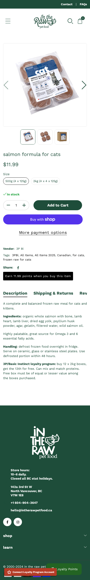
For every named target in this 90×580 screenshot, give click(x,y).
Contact (66, 4)
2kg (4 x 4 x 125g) (45, 181)
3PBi (15, 255)
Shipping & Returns (53, 293)
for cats (78, 255)
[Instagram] (18, 522)
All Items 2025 (45, 255)
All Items (26, 255)
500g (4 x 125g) (16, 181)
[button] (70, 21)
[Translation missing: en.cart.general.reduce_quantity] (8, 205)
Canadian (64, 255)
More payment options (43, 232)
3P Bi (20, 248)
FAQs (83, 4)
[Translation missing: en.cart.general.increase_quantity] (24, 205)
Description (15, 293)
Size (6, 174)
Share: (8, 267)
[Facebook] (7, 522)
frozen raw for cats (17, 259)
